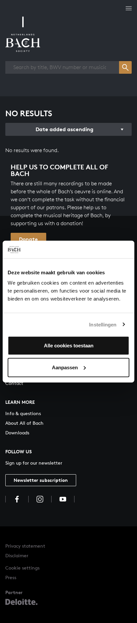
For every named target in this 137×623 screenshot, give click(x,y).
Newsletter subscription (41, 480)
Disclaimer (16, 555)
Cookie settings (22, 568)
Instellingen (102, 324)
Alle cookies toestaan (68, 345)
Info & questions (23, 413)
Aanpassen (65, 367)
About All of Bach (24, 423)
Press (10, 577)
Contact (14, 383)
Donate (28, 239)
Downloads (17, 432)
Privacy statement (25, 546)
